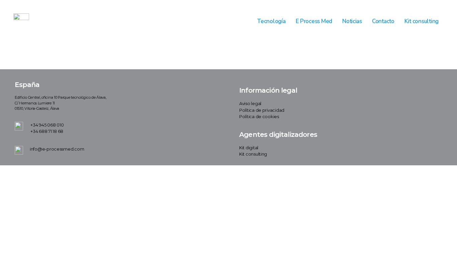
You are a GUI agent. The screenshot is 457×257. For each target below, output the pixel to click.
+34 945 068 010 (47, 124)
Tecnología (271, 21)
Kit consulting (421, 21)
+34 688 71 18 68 (46, 131)
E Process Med (314, 21)
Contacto (383, 21)
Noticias (352, 21)
